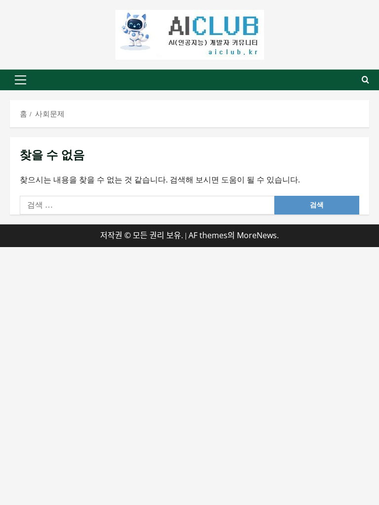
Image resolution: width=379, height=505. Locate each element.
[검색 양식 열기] (365, 80)
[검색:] (147, 205)
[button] (20, 80)
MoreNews (257, 235)
